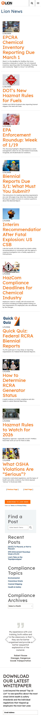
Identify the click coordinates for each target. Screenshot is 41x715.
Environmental (14, 578)
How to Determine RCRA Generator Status (14, 385)
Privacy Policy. (22, 505)
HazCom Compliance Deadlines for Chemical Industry (17, 287)
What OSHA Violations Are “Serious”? (18, 469)
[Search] (32, 3)
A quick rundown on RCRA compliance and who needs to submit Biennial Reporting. (18, 400)
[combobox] (20, 606)
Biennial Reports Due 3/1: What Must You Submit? (19, 183)
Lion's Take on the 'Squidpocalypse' (15, 558)
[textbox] (20, 606)
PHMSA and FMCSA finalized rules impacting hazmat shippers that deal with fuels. (20, 105)
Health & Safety (14, 587)
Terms (12, 505)
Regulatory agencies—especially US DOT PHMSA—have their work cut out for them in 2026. (20, 439)
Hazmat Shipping (15, 584)
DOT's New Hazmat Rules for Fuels (18, 95)
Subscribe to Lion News (17, 502)
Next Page (28, 489)
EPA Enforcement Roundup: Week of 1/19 (20, 137)
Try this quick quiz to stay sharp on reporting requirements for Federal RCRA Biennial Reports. (19, 350)
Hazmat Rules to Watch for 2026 (18, 429)
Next (34, 639)
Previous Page (12, 489)
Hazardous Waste (15, 581)
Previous (7, 639)
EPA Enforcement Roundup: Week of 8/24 (19, 553)
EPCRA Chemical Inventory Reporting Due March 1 (19, 47)
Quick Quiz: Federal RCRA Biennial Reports (18, 338)
